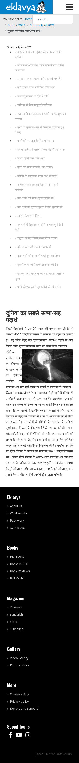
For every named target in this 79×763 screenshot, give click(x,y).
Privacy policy (19, 701)
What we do (18, 513)
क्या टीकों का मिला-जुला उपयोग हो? (36, 198)
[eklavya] (26, 7)
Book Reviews (20, 571)
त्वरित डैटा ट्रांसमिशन (29, 216)
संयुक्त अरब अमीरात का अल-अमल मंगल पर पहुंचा (39, 276)
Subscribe (16, 629)
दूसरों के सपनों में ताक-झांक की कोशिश (38, 264)
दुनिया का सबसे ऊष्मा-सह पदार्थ (34, 247)
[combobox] (52, 19)
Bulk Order (17, 578)
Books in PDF (19, 564)
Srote (14, 622)
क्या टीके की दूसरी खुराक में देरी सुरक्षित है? (40, 207)
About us (16, 506)
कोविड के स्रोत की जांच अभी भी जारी (37, 176)
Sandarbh (16, 614)
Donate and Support (24, 708)
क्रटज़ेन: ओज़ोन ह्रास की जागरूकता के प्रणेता (38, 54)
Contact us (17, 527)
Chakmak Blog (19, 694)
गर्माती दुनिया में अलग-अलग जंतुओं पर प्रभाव (41, 149)
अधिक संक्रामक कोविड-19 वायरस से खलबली (36, 187)
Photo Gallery (19, 665)
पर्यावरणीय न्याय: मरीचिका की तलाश (36, 87)
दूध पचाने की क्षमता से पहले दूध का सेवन (38, 256)
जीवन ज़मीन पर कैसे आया (31, 158)
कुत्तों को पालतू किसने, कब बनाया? (35, 167)
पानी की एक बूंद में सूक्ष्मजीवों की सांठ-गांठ (39, 287)
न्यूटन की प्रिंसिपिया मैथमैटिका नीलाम (37, 238)
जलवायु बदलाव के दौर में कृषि (32, 96)
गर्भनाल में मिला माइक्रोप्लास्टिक (34, 105)
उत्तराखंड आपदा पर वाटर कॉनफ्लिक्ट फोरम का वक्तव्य (39, 67)
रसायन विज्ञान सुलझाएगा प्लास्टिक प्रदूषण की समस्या (40, 116)
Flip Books (17, 556)
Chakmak (16, 607)
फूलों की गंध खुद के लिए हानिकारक (36, 141)
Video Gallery (19, 658)
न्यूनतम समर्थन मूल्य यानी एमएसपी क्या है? (39, 79)
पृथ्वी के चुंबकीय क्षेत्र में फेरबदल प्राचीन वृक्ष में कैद (39, 130)
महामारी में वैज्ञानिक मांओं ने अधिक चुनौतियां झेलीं (39, 227)
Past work (17, 520)
